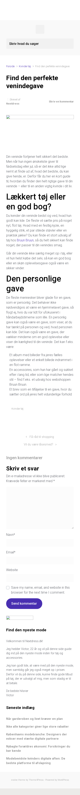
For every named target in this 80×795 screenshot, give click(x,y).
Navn (10, 535)
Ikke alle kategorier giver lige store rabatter (37, 726)
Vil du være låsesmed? (38, 444)
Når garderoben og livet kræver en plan (34, 719)
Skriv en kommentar (61, 101)
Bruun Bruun (25, 240)
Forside (10, 66)
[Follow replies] (51, 457)
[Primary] (40, 29)
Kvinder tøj (25, 66)
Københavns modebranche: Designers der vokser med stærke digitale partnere (36, 737)
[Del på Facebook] (54, 418)
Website (12, 570)
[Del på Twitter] (48, 418)
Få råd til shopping (42, 437)
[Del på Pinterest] (60, 418)
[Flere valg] (72, 418)
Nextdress (12, 103)
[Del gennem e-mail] (66, 418)
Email (10, 552)
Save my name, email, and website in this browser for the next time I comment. (40, 590)
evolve (14, 780)
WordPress (63, 780)
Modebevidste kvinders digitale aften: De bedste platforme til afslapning (35, 761)
